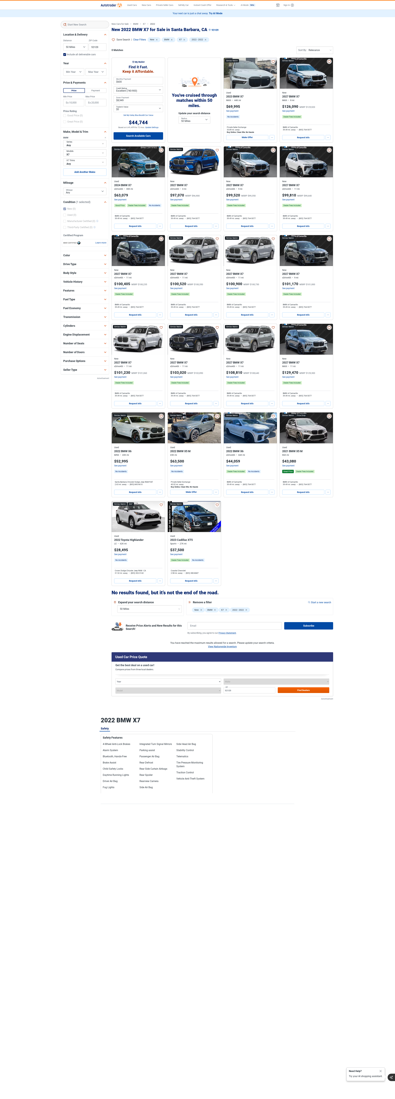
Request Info (303, 137)
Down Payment (122, 98)
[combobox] (85, 24)
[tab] (105, 728)
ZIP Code (93, 40)
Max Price (90, 96)
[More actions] (272, 137)
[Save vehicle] (273, 61)
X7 (144, 24)
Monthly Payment (123, 79)
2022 (152, 24)
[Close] (381, 1071)
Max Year (93, 72)
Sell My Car (183, 5)
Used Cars (132, 5)
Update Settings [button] (151, 127)
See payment (232, 111)
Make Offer (247, 137)
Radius (184, 118)
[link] (233, 116)
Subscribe (308, 625)
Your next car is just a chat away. (197, 13)
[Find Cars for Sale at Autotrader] (111, 5)
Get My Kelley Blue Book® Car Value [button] (138, 115)
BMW (135, 24)
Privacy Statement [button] (227, 633)
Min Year (71, 72)
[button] (278, 5)
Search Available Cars (138, 135)
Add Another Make (84, 172)
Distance (67, 40)
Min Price (67, 96)
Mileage (69, 190)
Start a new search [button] (321, 602)
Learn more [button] (100, 242)
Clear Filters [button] (139, 39)
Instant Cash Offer (202, 5)
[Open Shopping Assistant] (391, 1077)
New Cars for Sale (120, 24)
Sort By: (302, 50)
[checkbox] (73, 116)
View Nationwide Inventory (222, 646)
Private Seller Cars (164, 5)
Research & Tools (224, 5)
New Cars (146, 5)
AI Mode (247, 5)
